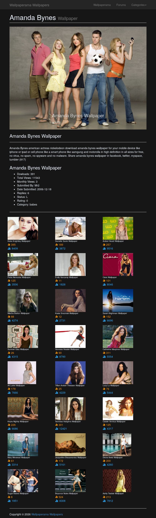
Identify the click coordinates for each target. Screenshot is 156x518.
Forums (121, 5)
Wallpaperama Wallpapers (29, 4)
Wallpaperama (102, 5)
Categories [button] (138, 5)
